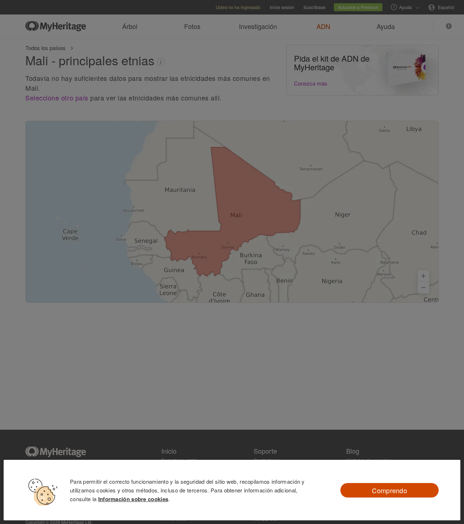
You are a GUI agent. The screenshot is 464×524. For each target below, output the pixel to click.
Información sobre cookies (133, 499)
